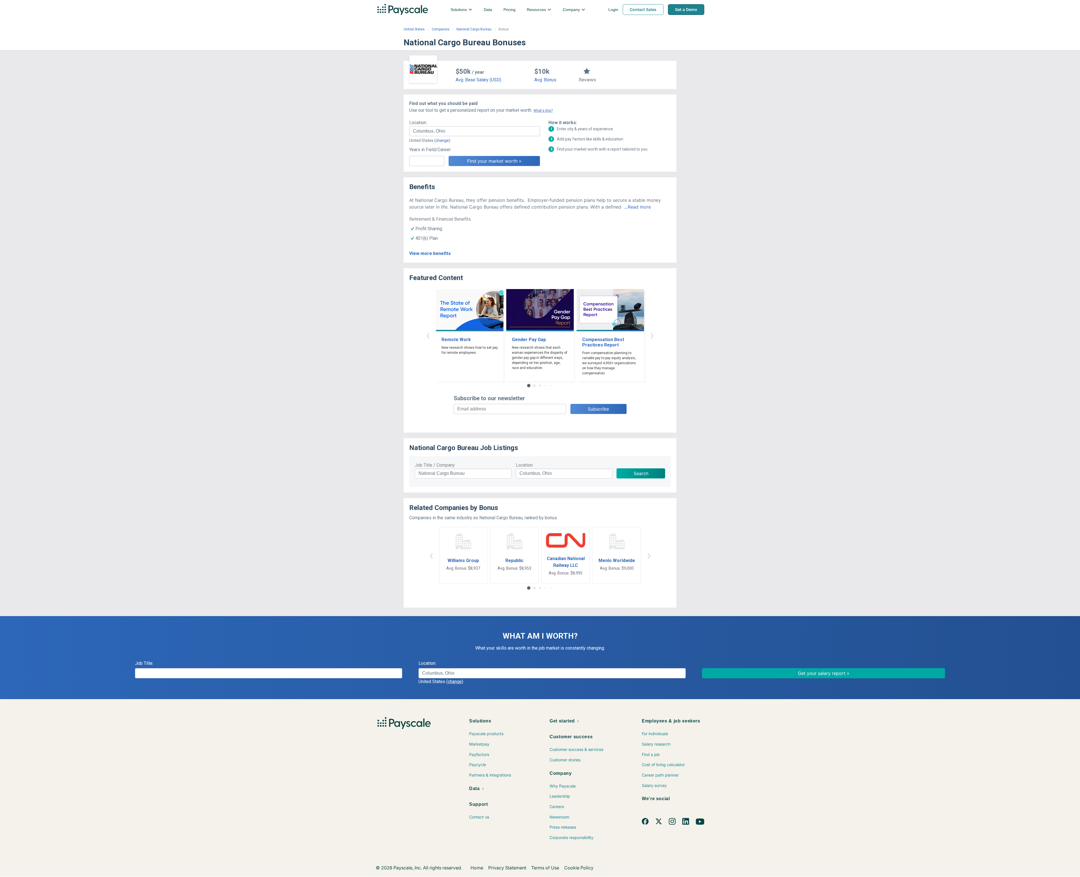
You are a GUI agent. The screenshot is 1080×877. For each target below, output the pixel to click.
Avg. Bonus (545, 79)
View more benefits (430, 253)
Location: (418, 122)
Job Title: (144, 663)
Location (524, 465)
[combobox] (474, 131)
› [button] (652, 335)
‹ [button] (428, 335)
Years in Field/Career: (430, 149)
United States (414, 29)
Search (641, 473)
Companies (440, 29)
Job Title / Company (435, 465)
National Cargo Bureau (474, 29)
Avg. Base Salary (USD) (478, 79)
